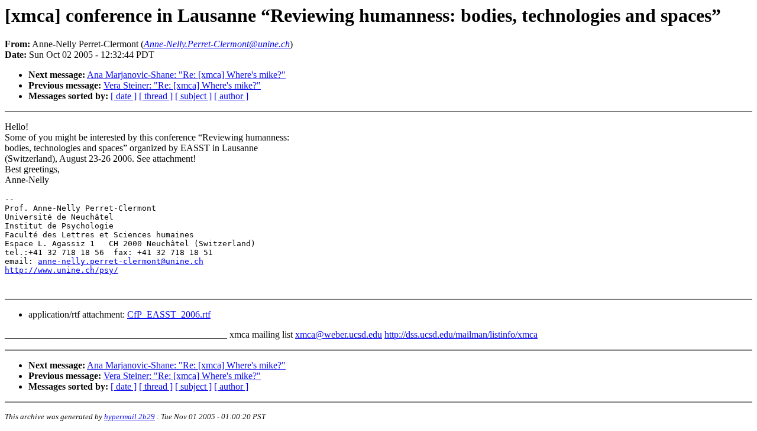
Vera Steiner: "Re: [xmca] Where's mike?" (182, 85)
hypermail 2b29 (129, 416)
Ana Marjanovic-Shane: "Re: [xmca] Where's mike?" (186, 75)
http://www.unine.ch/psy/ (61, 270)
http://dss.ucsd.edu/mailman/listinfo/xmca (461, 334)
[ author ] (231, 96)
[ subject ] (193, 96)
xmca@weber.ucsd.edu (338, 334)
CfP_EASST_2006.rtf (169, 314)
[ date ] (124, 96)
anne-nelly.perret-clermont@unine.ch (120, 261)
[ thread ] (156, 96)
